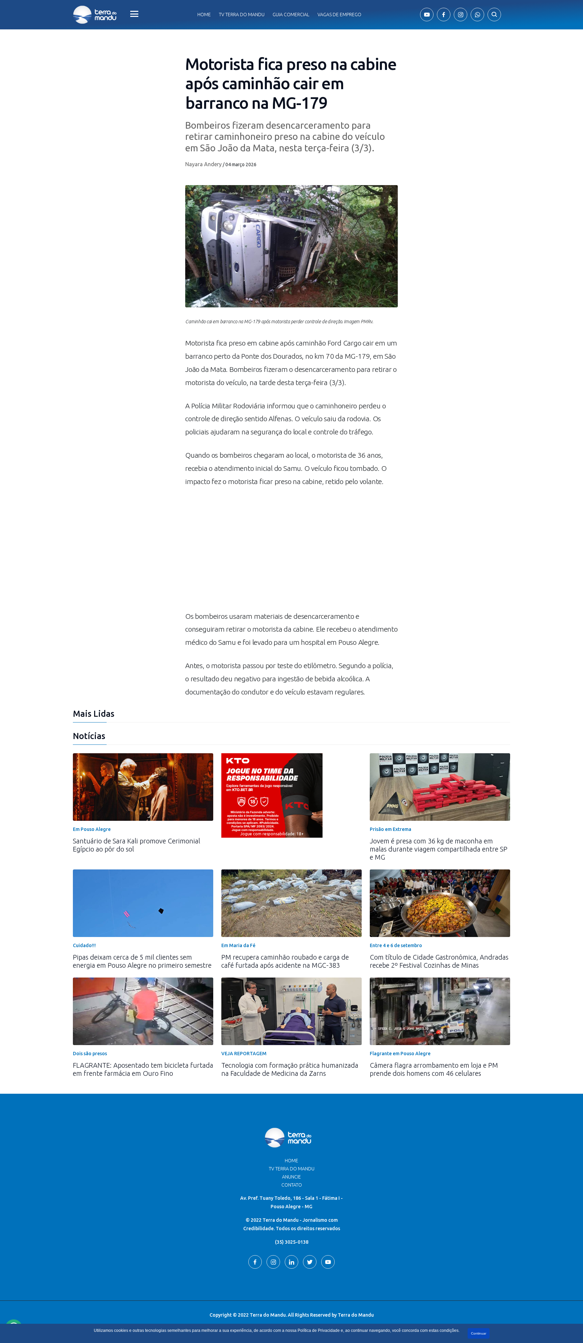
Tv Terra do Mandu (242, 14)
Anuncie (291, 1177)
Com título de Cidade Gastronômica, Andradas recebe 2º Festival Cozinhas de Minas (439, 961)
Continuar (478, 1333)
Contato (291, 1185)
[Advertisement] (291, 552)
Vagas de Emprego (339, 14)
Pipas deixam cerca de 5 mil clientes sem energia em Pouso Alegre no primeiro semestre (142, 961)
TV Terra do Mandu (291, 1168)
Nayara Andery (203, 164)
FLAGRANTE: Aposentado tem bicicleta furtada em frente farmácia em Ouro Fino (143, 1069)
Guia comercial (291, 14)
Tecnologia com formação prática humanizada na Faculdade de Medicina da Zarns (289, 1069)
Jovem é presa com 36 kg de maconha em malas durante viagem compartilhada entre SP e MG (438, 849)
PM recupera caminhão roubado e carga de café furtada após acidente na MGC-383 (285, 961)
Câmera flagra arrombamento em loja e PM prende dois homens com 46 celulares (434, 1069)
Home (204, 14)
